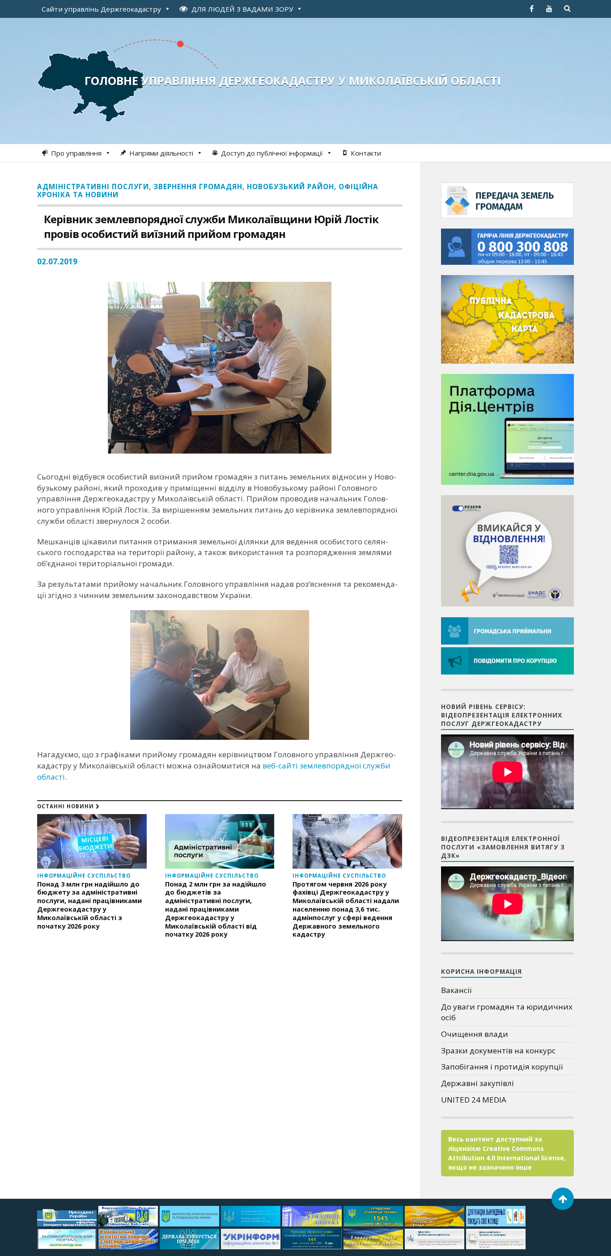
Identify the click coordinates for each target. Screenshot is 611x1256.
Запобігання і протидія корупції (502, 1066)
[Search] (567, 8)
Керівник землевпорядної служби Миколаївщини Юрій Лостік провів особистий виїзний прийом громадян (211, 226)
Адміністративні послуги (93, 186)
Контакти (366, 153)
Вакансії (456, 990)
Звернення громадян (197, 186)
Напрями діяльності (161, 153)
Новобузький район (290, 186)
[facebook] (531, 8)
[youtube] (549, 8)
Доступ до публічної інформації (272, 153)
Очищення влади (474, 1034)
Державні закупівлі (477, 1083)
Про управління (76, 153)
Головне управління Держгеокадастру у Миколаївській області (293, 80)
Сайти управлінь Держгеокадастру (101, 8)
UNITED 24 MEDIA (473, 1100)
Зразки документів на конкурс (498, 1050)
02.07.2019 (57, 261)
